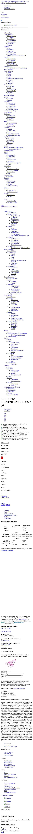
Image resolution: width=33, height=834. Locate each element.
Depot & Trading (8, 34)
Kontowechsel (11, 130)
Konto (5, 199)
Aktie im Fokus (11, 89)
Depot (2, 832)
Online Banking (11, 201)
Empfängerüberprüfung (13, 135)
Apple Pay (10, 140)
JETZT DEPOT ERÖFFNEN (9, 207)
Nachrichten (10, 86)
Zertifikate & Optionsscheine (15, 78)
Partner (6, 773)
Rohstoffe (10, 83)
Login (2, 11)
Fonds (9, 75)
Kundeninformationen (13, 169)
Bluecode (10, 143)
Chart (5, 512)
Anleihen (9, 80)
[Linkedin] (16, 807)
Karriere (6, 189)
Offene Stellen (11, 190)
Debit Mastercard (12, 123)
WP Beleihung (8, 66)
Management (10, 182)
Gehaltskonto (11, 115)
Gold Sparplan (11, 63)
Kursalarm (7, 411)
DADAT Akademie (9, 9)
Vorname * (4, 672)
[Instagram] (16, 801)
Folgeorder (10, 51)
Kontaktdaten (11, 195)
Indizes (9, 74)
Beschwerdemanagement (14, 163)
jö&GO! (9, 144)
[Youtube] (16, 804)
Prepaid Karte (11, 126)
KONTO (3, 829)
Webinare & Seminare (10, 774)
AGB (5, 791)
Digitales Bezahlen (9, 137)
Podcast (9, 94)
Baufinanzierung (8, 150)
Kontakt (6, 7)
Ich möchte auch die (6, 691)
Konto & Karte (8, 112)
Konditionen (7, 6)
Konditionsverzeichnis (7, 550)
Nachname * (4, 674)
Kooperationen (8, 175)
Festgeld (9, 100)
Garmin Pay (10, 141)
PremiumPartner (11, 40)
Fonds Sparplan (11, 59)
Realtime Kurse (11, 52)
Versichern (10, 176)
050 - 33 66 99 (5, 628)
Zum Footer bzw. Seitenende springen (16, 3)
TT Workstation (11, 54)
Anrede (3, 671)
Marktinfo (10, 92)
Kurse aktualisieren (6, 22)
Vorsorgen (7, 101)
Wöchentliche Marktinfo (9, 695)
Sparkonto (10, 98)
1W (5, 415)
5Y (5, 421)
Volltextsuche (4, 29)
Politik (9, 88)
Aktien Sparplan (11, 62)
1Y (5, 420)
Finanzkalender (11, 91)
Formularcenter (11, 159)
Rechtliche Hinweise (9, 783)
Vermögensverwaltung (10, 111)
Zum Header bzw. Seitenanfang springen (12, 1)
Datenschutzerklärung (19, 688)
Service (6, 152)
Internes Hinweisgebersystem (12, 788)
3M (5, 418)
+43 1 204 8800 (5, 640)
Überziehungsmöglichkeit (14, 149)
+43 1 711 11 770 (5, 645)
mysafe (9, 164)
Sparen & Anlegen (9, 95)
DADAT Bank (11, 181)
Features (6, 46)
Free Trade (10, 43)
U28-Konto (10, 120)
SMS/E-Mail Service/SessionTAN (16, 55)
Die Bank (6, 179)
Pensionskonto (11, 117)
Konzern (9, 184)
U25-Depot (10, 37)
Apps (8, 48)
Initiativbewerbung (12, 192)
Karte (5, 121)
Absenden (3, 696)
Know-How (7, 166)
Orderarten (10, 49)
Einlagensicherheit (12, 185)
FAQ (8, 167)
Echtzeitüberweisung (13, 133)
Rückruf (9, 196)
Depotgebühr (10, 156)
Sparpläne (6, 57)
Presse (5, 187)
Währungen (10, 81)
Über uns (6, 178)
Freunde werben (11, 155)
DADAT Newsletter (8, 693)
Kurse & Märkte (8, 69)
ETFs (8, 77)
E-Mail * (3, 676)
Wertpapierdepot (11, 36)
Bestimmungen (23, 619)
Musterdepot (10, 388)
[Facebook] (16, 798)
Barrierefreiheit (8, 786)
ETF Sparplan (11, 60)
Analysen (6, 516)
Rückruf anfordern (6, 631)
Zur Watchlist (7, 409)
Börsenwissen (11, 172)
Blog (8, 173)
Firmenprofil (7, 518)
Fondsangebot (11, 42)
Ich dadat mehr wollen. (7, 795)
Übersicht (6, 510)
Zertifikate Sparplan (12, 65)
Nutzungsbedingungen (10, 792)
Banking (6, 127)
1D (5, 413)
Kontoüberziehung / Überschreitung (17, 68)
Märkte (9, 72)
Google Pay (10, 138)
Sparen (6, 97)
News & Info (7, 85)
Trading (9, 45)
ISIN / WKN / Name (6, 28)
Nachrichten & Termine (10, 515)
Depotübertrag (11, 39)
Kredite (6, 146)
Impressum (7, 784)
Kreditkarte (10, 124)
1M (5, 417)
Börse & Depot (8, 33)
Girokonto (7, 114)
